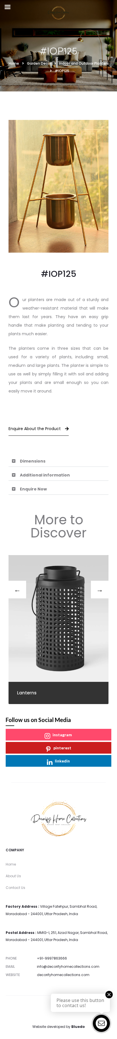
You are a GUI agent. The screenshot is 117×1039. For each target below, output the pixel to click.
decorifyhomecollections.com (63, 974)
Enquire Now (33, 489)
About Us (13, 876)
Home (11, 864)
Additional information (45, 475)
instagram (62, 734)
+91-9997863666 (52, 958)
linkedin (62, 760)
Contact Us (15, 887)
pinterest (62, 747)
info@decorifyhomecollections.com (68, 966)
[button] (58, 461)
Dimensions (32, 461)
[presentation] (17, 589)
